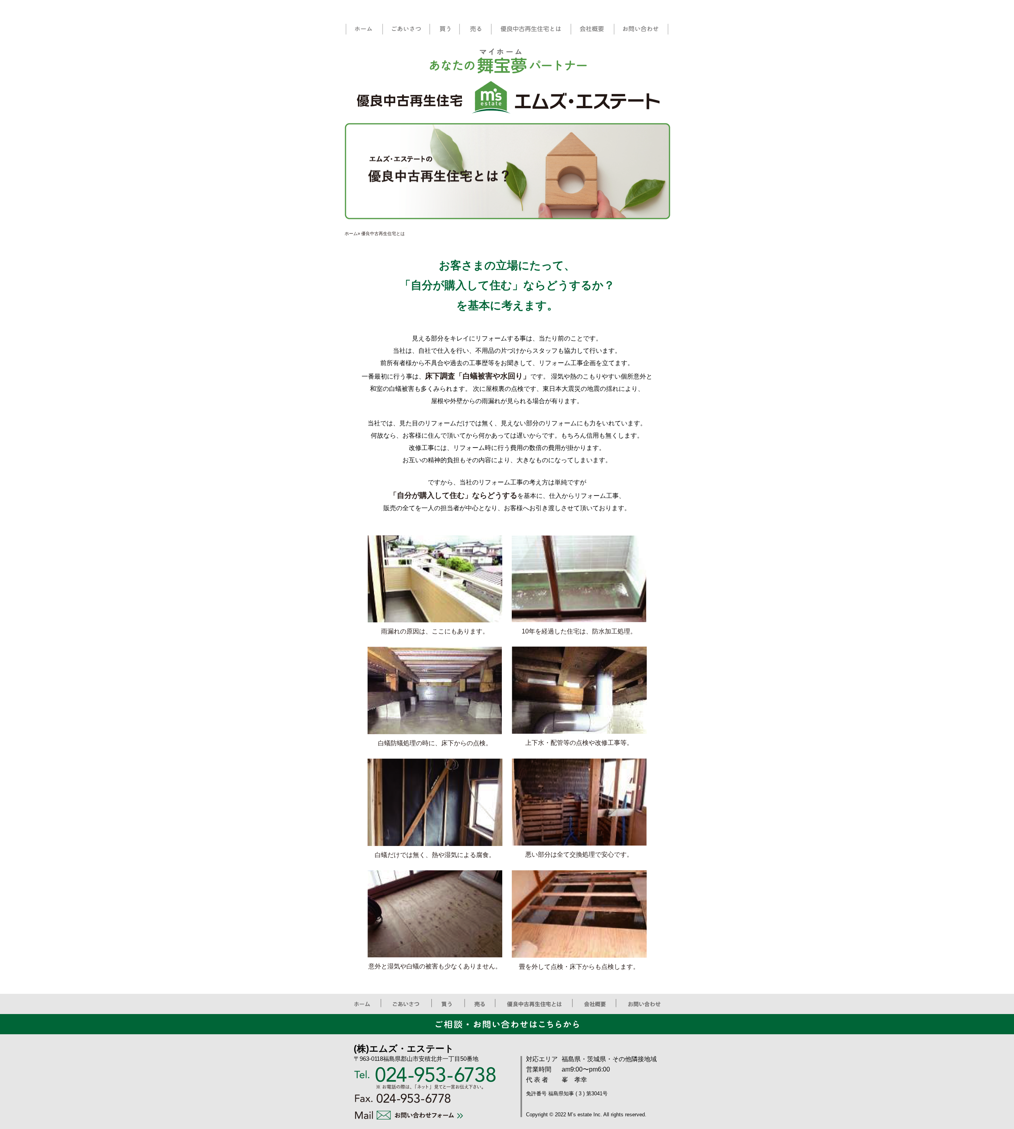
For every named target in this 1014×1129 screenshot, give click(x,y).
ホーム (351, 233)
